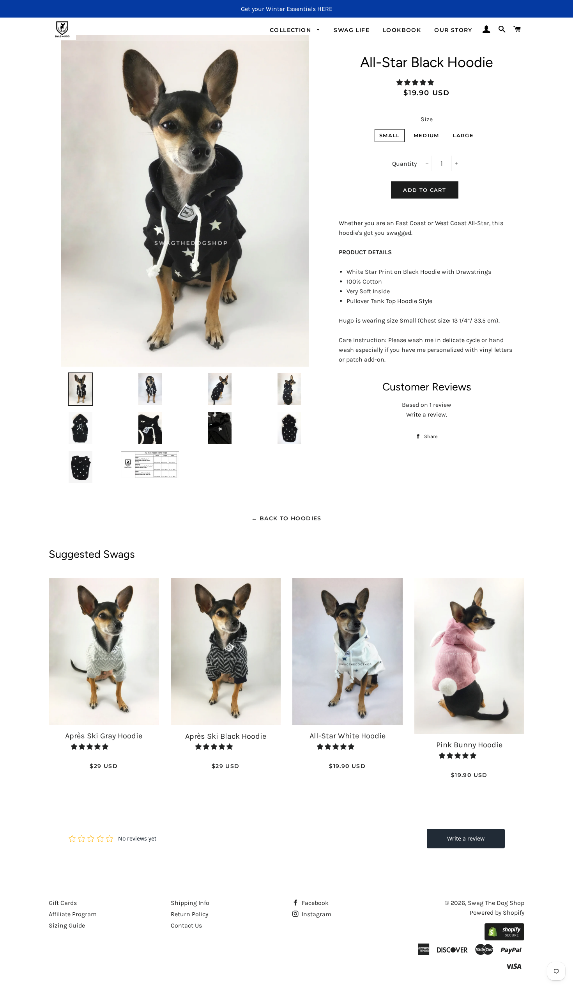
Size (427, 119)
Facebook (314, 902)
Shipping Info (190, 902)
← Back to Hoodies (286, 518)
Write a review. (426, 414)
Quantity (404, 163)
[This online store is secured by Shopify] (504, 938)
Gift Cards (63, 902)
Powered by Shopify (497, 912)
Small (389, 135)
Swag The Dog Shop (496, 902)
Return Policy (189, 914)
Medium (426, 135)
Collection (291, 30)
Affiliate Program (73, 914)
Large (463, 135)
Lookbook (402, 30)
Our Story (453, 30)
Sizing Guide (67, 925)
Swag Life (352, 30)
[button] (415, 82)
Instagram (315, 914)
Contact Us (186, 925)
